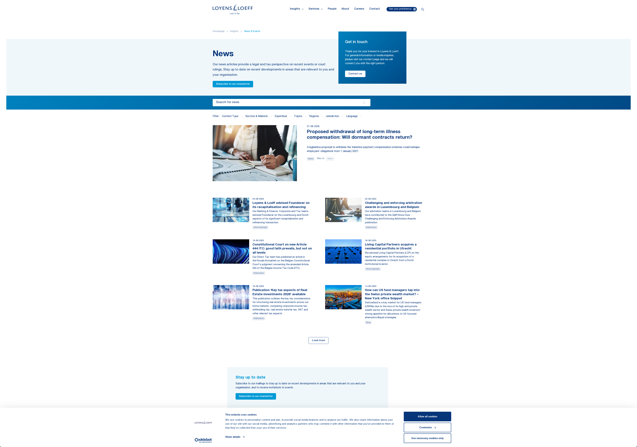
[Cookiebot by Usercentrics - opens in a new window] (203, 440)
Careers (359, 9)
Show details (232, 436)
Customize (425, 427)
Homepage (218, 31)
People (332, 9)
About (345, 9)
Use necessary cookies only (427, 438)
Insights (234, 31)
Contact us (355, 74)
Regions (314, 116)
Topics (298, 116)
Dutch (330, 159)
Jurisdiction (332, 116)
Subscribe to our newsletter (233, 84)
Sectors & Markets (256, 116)
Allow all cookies (427, 416)
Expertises (281, 116)
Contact (374, 9)
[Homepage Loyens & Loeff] (233, 9)
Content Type (230, 116)
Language (352, 116)
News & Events (252, 31)
